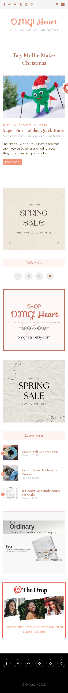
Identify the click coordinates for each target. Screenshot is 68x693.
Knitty (7, 125)
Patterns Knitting (35, 125)
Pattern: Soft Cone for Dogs (40, 451)
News (17, 125)
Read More (12, 162)
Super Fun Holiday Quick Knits (33, 130)
